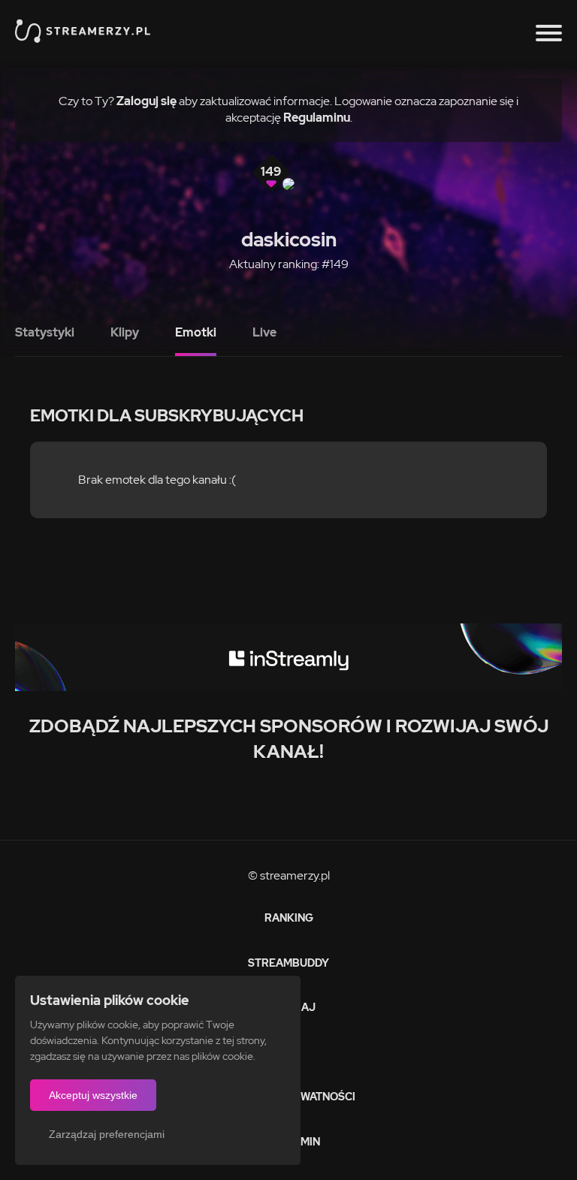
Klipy (124, 332)
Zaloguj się (146, 101)
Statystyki (44, 332)
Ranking (288, 918)
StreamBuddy (288, 963)
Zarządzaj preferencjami (107, 1134)
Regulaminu (316, 117)
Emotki (195, 332)
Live (264, 332)
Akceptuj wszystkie (93, 1095)
